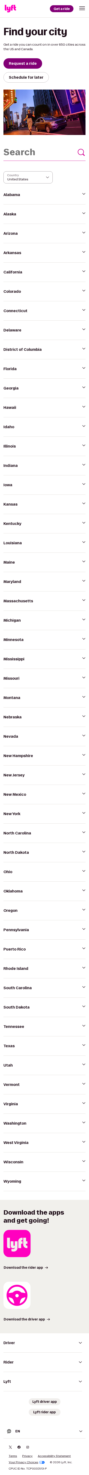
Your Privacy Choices (23, 1462)
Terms (13, 1456)
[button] (82, 8)
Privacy (27, 1456)
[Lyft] (10, 9)
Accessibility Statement (54, 1456)
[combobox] (44, 152)
